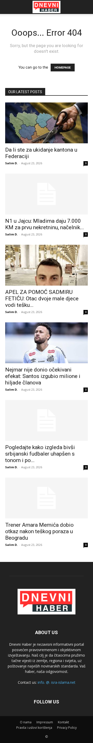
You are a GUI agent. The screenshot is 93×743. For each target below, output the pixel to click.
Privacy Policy (67, 727)
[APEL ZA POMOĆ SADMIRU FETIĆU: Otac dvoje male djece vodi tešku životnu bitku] (46, 265)
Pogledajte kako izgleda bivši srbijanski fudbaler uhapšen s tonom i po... (40, 453)
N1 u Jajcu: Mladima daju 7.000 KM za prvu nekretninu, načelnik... (44, 224)
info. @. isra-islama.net (56, 682)
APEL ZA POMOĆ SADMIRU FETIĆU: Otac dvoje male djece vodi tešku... (42, 298)
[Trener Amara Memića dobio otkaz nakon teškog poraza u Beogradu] (46, 498)
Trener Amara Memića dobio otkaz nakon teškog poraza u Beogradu (39, 531)
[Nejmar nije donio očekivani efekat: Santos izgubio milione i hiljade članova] (46, 342)
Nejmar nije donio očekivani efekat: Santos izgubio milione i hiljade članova (42, 376)
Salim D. (11, 163)
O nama (26, 722)
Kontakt (63, 722)
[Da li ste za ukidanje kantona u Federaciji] (46, 122)
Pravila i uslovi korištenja (34, 727)
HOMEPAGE (63, 67)
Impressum (44, 722)
